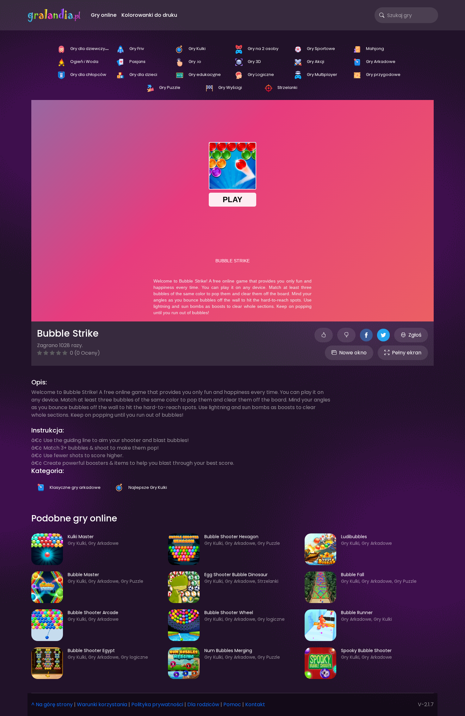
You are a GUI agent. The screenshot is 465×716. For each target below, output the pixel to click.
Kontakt (255, 704)
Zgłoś (414, 335)
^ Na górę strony (52, 704)
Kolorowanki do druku (149, 15)
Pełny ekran (406, 352)
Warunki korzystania (102, 704)
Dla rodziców (203, 704)
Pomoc (232, 704)
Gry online (103, 15)
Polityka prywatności (157, 704)
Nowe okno (353, 352)
